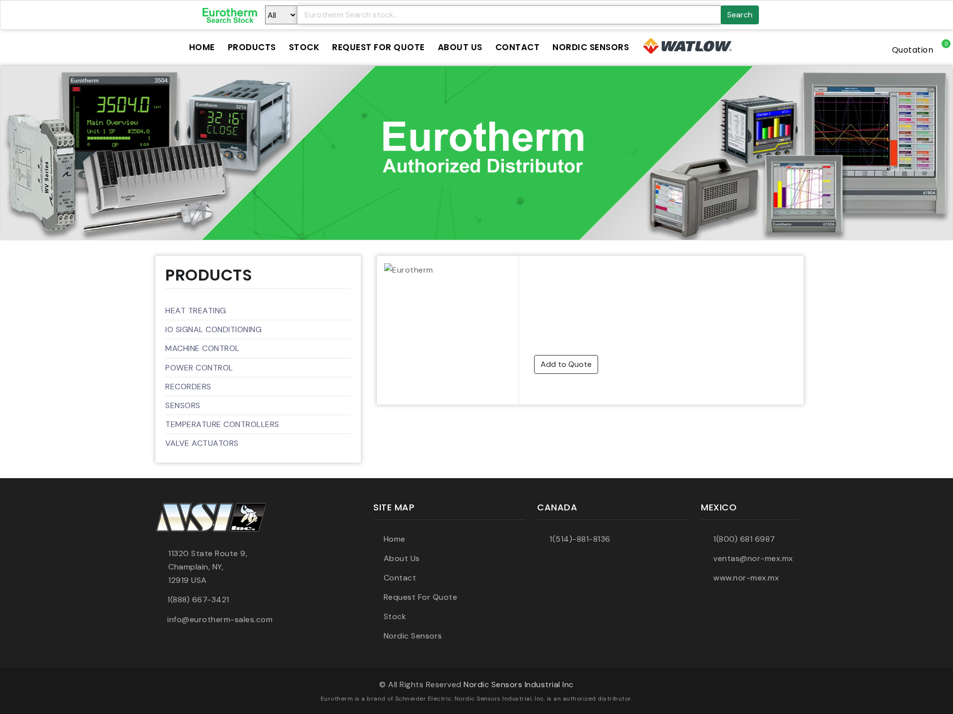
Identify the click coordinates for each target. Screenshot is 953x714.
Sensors (183, 405)
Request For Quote (378, 47)
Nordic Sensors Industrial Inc (519, 684)
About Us (460, 47)
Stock (304, 47)
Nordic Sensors (590, 47)
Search (739, 14)
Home (202, 47)
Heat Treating (195, 310)
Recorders (188, 386)
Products (252, 47)
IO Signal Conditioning (213, 329)
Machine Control (202, 348)
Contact (517, 47)
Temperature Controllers (222, 424)
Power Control (199, 367)
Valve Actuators (202, 443)
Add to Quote (566, 364)
